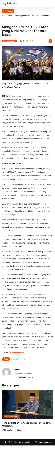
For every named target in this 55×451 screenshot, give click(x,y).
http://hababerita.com (22, 373)
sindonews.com (17, 353)
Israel (15, 359)
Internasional (9, 41)
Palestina (26, 359)
